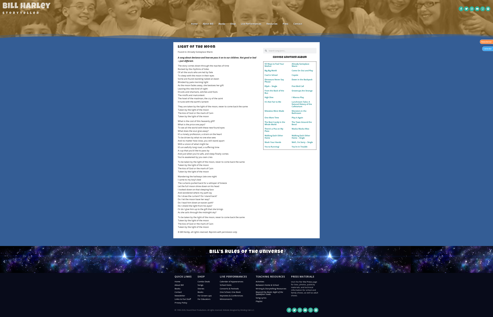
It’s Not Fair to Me (273, 101)
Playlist (259, 301)
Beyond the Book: (269, 293)
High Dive (269, 97)
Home (194, 23)
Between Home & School (267, 285)
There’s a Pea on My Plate (274, 129)
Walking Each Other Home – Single (301, 136)
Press (285, 23)
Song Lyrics (261, 297)
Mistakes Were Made (274, 111)
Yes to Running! (272, 146)
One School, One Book (230, 292)
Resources (271, 23)
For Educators (204, 299)
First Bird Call (298, 86)
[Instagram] (471, 8)
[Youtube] (477, 8)
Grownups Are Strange (302, 90)
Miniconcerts (226, 299)
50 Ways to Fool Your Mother (274, 65)
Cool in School (271, 75)
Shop (233, 23)
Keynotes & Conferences (231, 295)
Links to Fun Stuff (183, 299)
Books (222, 23)
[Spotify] (488, 8)
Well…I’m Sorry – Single (302, 142)
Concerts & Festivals (229, 288)
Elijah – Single (271, 86)
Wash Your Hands (273, 142)
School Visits (225, 285)
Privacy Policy (181, 302)
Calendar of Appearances (231, 281)
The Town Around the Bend (302, 123)
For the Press (305, 281)
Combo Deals (204, 281)
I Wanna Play (298, 97)
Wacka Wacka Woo (300, 128)
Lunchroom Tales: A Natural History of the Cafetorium (302, 104)
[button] (4, 261)
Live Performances (251, 23)
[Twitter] (466, 8)
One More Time (272, 117)
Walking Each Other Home (274, 136)
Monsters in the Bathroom (299, 112)
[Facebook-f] (461, 8)
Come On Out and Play (302, 70)
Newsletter (180, 295)
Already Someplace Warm (300, 65)
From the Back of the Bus (274, 91)
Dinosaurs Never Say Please (274, 80)
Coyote (295, 75)
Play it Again (297, 117)
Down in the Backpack (302, 79)
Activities (260, 281)
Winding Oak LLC (247, 310)
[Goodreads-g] (482, 8)
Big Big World (271, 70)
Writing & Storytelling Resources (271, 288)
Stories (201, 288)
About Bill (208, 23)
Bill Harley (27, 7)
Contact (297, 23)
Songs (200, 285)
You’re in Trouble (299, 146)
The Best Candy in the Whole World (275, 123)
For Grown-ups (205, 295)
